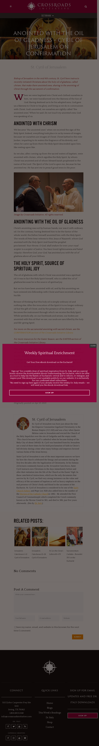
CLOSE (93, 346)
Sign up (49, 393)
